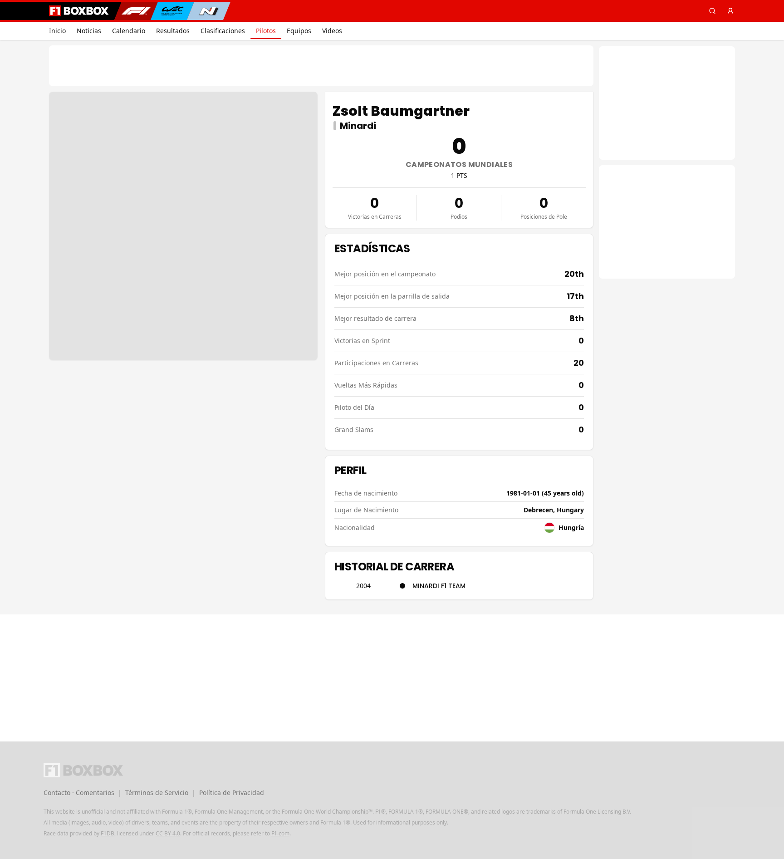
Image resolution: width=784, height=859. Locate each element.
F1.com (280, 833)
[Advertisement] (321, 65)
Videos (332, 30)
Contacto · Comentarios (79, 792)
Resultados (173, 30)
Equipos (299, 30)
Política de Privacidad (231, 792)
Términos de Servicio (156, 792)
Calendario (128, 30)
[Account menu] (730, 11)
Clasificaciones (223, 30)
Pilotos (266, 30)
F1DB (107, 833)
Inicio (57, 30)
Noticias (89, 30)
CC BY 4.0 (168, 833)
